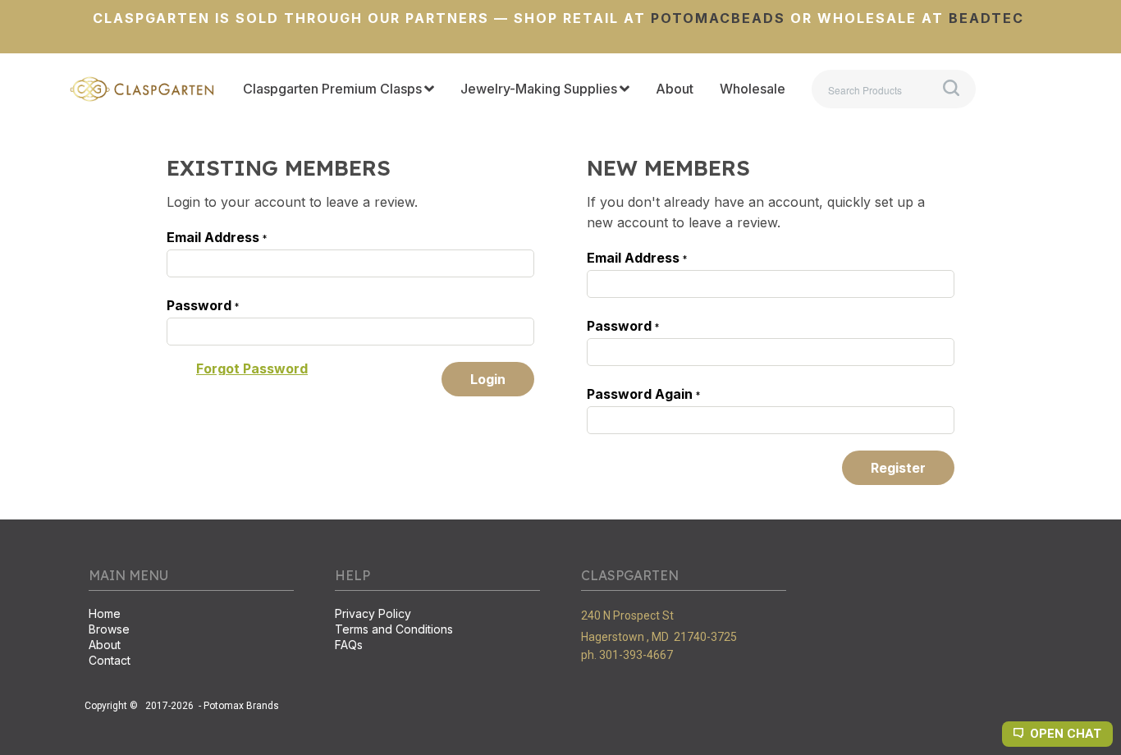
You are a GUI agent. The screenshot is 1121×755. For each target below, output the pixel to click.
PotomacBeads (715, 18)
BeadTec (986, 18)
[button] (252, 368)
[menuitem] (338, 89)
